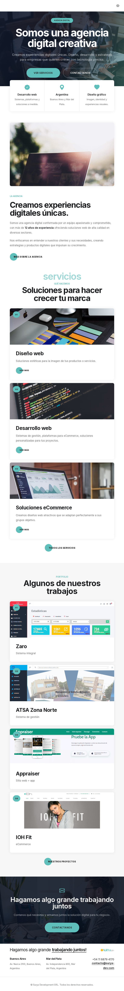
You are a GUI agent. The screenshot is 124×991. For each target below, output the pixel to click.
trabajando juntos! (69, 949)
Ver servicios (43, 72)
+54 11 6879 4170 (103, 959)
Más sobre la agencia (28, 256)
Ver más (24, 370)
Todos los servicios (62, 548)
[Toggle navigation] (117, 6)
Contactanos (80, 72)
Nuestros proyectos (62, 861)
